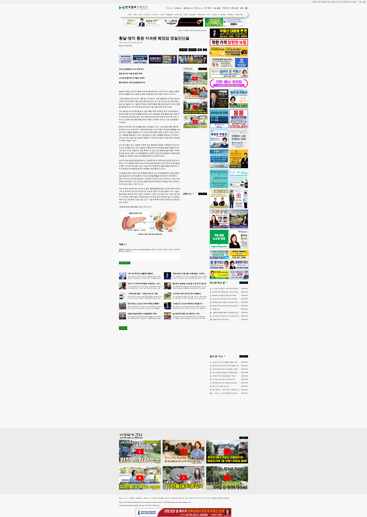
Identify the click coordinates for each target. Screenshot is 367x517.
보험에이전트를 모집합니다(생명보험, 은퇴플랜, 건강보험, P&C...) (226, 312)
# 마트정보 (230, 14)
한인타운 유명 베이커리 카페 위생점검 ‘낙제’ (225, 365)
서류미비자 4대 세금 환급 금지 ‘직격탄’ (224, 376)
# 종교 (186, 14)
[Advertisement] (195, 158)
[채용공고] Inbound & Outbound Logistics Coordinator (226, 305)
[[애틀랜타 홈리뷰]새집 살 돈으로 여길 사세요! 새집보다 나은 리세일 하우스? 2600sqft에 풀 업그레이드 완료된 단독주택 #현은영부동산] (195, 93)
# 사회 (140, 14)
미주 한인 (207, 8)
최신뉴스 (169, 8)
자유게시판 (346, 2)
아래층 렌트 (216, 309)
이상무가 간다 (317, 2)
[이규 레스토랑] (183, 22)
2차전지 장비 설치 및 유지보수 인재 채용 (224, 299)
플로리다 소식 (326, 2)
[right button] (205, 69)
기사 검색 (353, 2)
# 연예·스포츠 (239, 14)
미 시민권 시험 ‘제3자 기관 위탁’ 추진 (223, 379)
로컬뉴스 (178, 8)
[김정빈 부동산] (239, 264)
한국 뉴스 (198, 8)
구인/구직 (339, 2)
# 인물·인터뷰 (201, 14)
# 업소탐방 (192, 14)
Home (121, 498)
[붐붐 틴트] (238, 118)
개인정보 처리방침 (223, 498)
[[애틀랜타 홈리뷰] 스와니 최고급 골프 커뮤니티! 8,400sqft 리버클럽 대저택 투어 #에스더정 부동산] (227, 478)
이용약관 (214, 498)
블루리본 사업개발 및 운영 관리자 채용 (224, 295)
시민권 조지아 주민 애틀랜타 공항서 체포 (224, 362)
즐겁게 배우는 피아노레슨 (221, 319)
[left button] (200, 69)
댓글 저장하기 (124, 263)
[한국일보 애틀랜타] (133, 8)
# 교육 (162, 14)
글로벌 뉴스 (188, 8)
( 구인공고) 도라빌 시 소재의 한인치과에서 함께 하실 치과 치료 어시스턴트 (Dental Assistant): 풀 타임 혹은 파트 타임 (226, 288)
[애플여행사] (239, 254)
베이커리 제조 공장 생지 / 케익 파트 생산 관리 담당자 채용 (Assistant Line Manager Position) (226, 316)
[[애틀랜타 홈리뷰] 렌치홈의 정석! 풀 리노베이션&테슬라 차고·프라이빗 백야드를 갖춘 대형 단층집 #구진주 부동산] (195, 78)
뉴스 (183, 30)
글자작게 (183, 49)
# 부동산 (214, 14)
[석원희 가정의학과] (219, 254)
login (364, 2)
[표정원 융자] (163, 59)
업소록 (333, 2)
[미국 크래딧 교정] (193, 59)
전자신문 (234, 8)
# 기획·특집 (221, 14)
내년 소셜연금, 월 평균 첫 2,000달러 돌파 (224, 372)
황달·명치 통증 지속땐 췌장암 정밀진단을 (195, 30)
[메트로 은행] (238, 139)
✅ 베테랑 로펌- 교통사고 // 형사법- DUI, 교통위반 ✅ (226, 302)
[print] (200, 50)
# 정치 (130, 14)
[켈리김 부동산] (238, 98)
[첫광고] (224, 22)
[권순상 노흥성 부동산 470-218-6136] (133, 59)
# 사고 (208, 14)
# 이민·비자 (155, 14)
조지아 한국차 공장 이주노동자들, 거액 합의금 (226, 369)
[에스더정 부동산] (238, 199)
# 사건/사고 (147, 14)
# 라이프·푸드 (178, 14)
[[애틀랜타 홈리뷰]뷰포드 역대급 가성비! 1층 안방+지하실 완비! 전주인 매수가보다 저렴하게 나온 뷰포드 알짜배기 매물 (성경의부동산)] (195, 107)
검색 (242, 8)
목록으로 (123, 328)
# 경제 (135, 14)
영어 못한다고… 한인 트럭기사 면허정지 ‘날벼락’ (226, 389)
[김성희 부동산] (142, 22)
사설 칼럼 (217, 8)
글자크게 (192, 49)
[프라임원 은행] (219, 118)
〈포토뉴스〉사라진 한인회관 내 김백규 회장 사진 (226, 393)
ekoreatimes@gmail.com (183, 502)
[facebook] (205, 50)
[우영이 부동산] (229, 56)
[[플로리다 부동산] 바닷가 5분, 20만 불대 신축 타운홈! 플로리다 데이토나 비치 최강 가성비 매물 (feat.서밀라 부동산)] (195, 121)
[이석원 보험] (229, 45)
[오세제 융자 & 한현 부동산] (229, 37)
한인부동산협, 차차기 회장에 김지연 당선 (224, 383)
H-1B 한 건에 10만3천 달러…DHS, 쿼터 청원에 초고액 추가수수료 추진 (226, 292)
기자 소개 (207, 498)
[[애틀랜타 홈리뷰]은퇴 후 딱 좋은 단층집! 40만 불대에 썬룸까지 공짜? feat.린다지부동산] (183, 478)
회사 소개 (201, 498)
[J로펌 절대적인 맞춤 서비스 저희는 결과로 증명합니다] (219, 199)
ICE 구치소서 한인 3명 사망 (220, 386)
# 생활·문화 (169, 14)
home (179, 30)
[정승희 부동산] (238, 219)
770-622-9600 (166, 502)
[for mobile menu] (246, 8)
